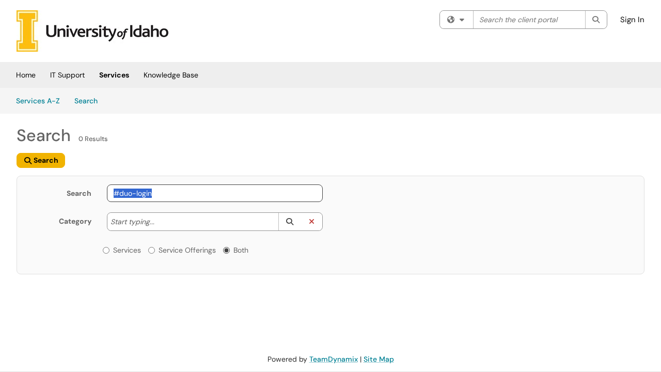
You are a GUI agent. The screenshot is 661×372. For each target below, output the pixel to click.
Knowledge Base (171, 75)
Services (114, 75)
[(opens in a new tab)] (92, 31)
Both (240, 250)
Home (26, 75)
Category (75, 221)
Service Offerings (187, 250)
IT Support (67, 75)
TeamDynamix (333, 359)
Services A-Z (38, 100)
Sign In (632, 19)
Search (89, 100)
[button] (289, 221)
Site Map (379, 359)
